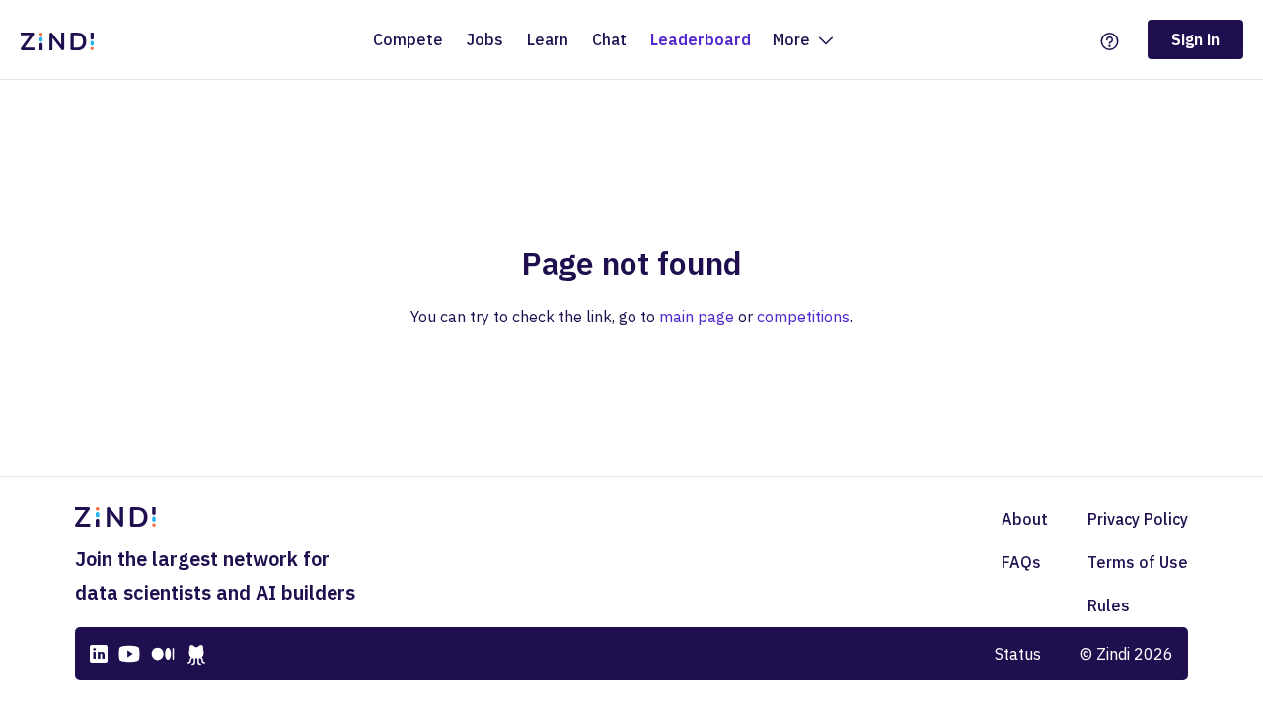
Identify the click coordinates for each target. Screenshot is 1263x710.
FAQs (1021, 562)
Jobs (485, 39)
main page (696, 316)
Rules (1108, 605)
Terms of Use (1137, 562)
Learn (547, 39)
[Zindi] (62, 39)
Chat (609, 39)
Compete (408, 39)
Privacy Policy (1137, 519)
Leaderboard (700, 39)
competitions (803, 316)
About (1025, 519)
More (793, 39)
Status (1018, 654)
